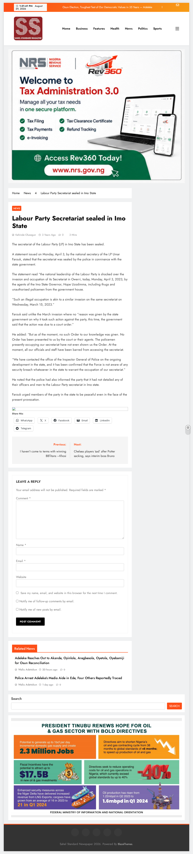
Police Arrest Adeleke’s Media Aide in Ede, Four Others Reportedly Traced (68, 678)
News (128, 28)
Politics (143, 28)
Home (66, 28)
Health (114, 28)
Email (21, 561)
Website (21, 577)
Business (82, 28)
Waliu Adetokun (27, 669)
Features (99, 28)
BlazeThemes (125, 844)
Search (16, 698)
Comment (23, 498)
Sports (157, 28)
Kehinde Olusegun (25, 235)
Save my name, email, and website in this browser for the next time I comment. (69, 593)
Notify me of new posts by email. (40, 609)
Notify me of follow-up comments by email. (46, 601)
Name (21, 545)
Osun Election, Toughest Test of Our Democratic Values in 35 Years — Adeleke (107, 7)
